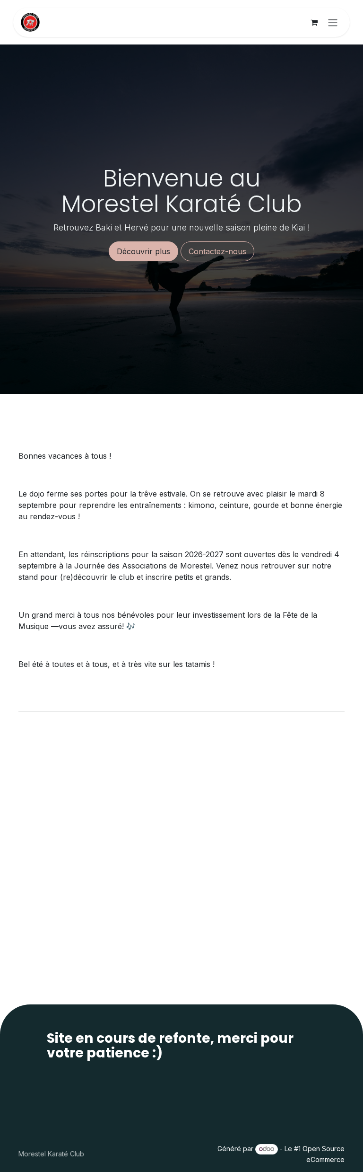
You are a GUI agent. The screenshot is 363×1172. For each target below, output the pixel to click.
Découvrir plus (143, 251)
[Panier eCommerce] (313, 22)
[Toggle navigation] (332, 22)
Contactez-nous (217, 251)
